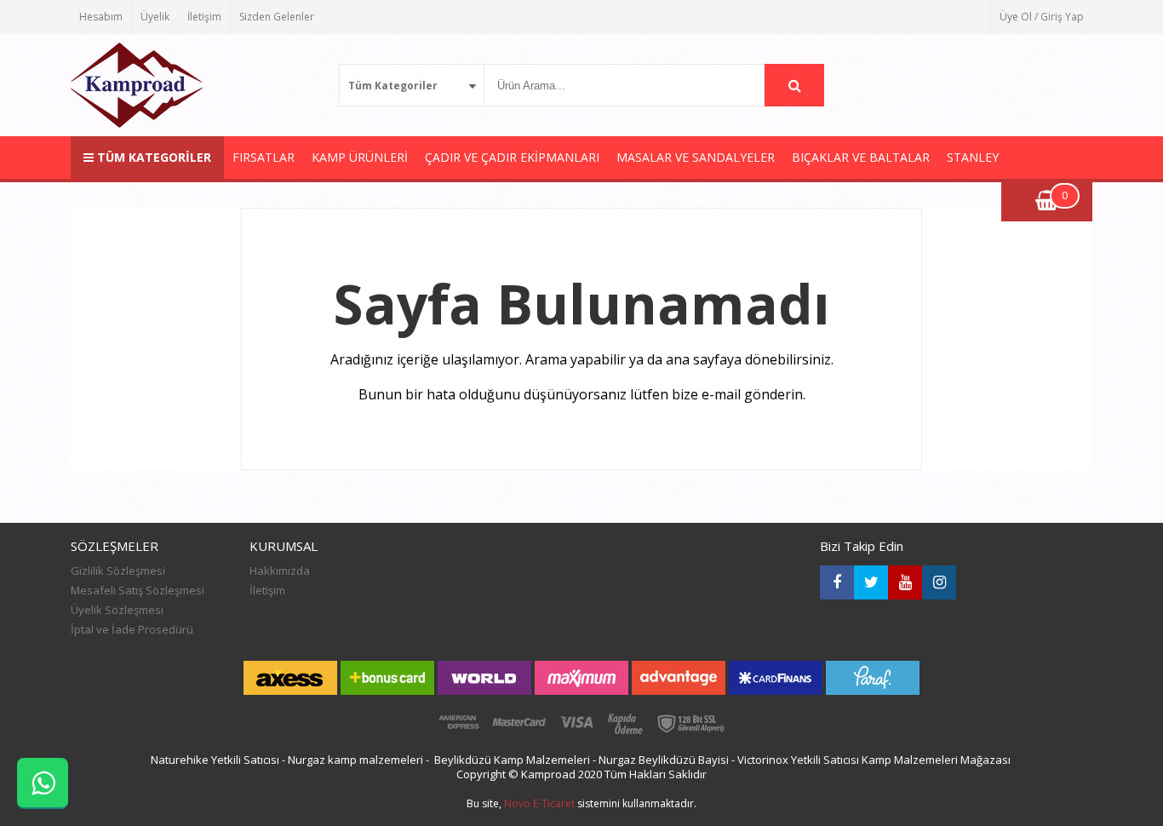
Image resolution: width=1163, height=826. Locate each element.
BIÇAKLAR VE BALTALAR (861, 157)
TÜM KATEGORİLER (152, 157)
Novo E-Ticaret (539, 803)
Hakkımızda (279, 570)
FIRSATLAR (263, 157)
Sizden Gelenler (276, 16)
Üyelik (154, 16)
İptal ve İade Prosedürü (132, 629)
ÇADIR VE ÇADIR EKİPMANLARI (512, 157)
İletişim (204, 16)
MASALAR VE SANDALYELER (695, 157)
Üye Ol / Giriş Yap (1042, 16)
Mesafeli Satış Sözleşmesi (137, 590)
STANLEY (973, 157)
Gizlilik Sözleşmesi (118, 570)
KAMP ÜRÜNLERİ (360, 157)
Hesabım (101, 16)
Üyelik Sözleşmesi (117, 609)
